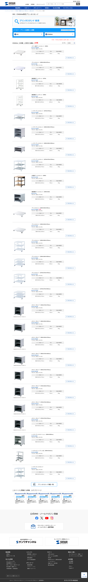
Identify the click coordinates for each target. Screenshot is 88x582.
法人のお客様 (9, 559)
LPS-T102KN (36, 128)
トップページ (7, 10)
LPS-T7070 (35, 274)
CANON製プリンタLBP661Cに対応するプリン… (55, 502)
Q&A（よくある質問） (53, 555)
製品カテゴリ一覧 (11, 555)
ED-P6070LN (36, 355)
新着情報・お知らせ (32, 554)
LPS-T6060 (35, 241)
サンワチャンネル (68, 8)
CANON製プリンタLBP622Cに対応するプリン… (67, 502)
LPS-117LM (35, 177)
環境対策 (71, 563)
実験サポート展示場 (52, 563)
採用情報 (32, 4)
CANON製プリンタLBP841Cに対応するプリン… (19, 502)
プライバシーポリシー (19, 580)
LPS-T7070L (35, 290)
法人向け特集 (56, 8)
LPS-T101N (35, 225)
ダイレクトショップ (40, 4)
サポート (27, 8)
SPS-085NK (35, 452)
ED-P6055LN (36, 322)
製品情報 (17, 8)
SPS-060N (35, 436)
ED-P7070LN (36, 403)
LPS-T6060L (35, 258)
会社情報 (27, 4)
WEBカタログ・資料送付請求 (55, 559)
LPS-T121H (35, 96)
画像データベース (31, 568)
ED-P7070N (35, 419)
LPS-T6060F (36, 209)
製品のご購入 (71, 552)
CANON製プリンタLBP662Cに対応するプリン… (43, 502)
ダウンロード (37, 8)
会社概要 (71, 561)
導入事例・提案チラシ (12, 566)
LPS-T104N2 (35, 161)
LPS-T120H (35, 80)
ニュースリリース (31, 555)
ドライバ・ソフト (31, 566)
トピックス (29, 552)
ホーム (11, 580)
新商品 (8, 554)
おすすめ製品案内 (31, 559)
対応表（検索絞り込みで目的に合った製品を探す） (25, 10)
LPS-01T (35, 468)
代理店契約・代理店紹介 (12, 568)
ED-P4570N (35, 306)
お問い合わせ (51, 554)
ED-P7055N (35, 387)
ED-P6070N (35, 371)
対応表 (47, 8)
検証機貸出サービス (11, 563)
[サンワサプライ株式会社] (10, 3)
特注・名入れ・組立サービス (13, 564)
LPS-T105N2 (35, 112)
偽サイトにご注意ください (12, 575)
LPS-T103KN (36, 144)
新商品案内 (29, 557)
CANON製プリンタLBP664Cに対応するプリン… (31, 502)
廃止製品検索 (51, 565)
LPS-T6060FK (36, 47)
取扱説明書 (29, 564)
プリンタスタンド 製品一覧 (46, 484)
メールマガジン (51, 561)
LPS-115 (35, 193)
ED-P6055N (35, 339)
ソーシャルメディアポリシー (31, 580)
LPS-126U (35, 63)
